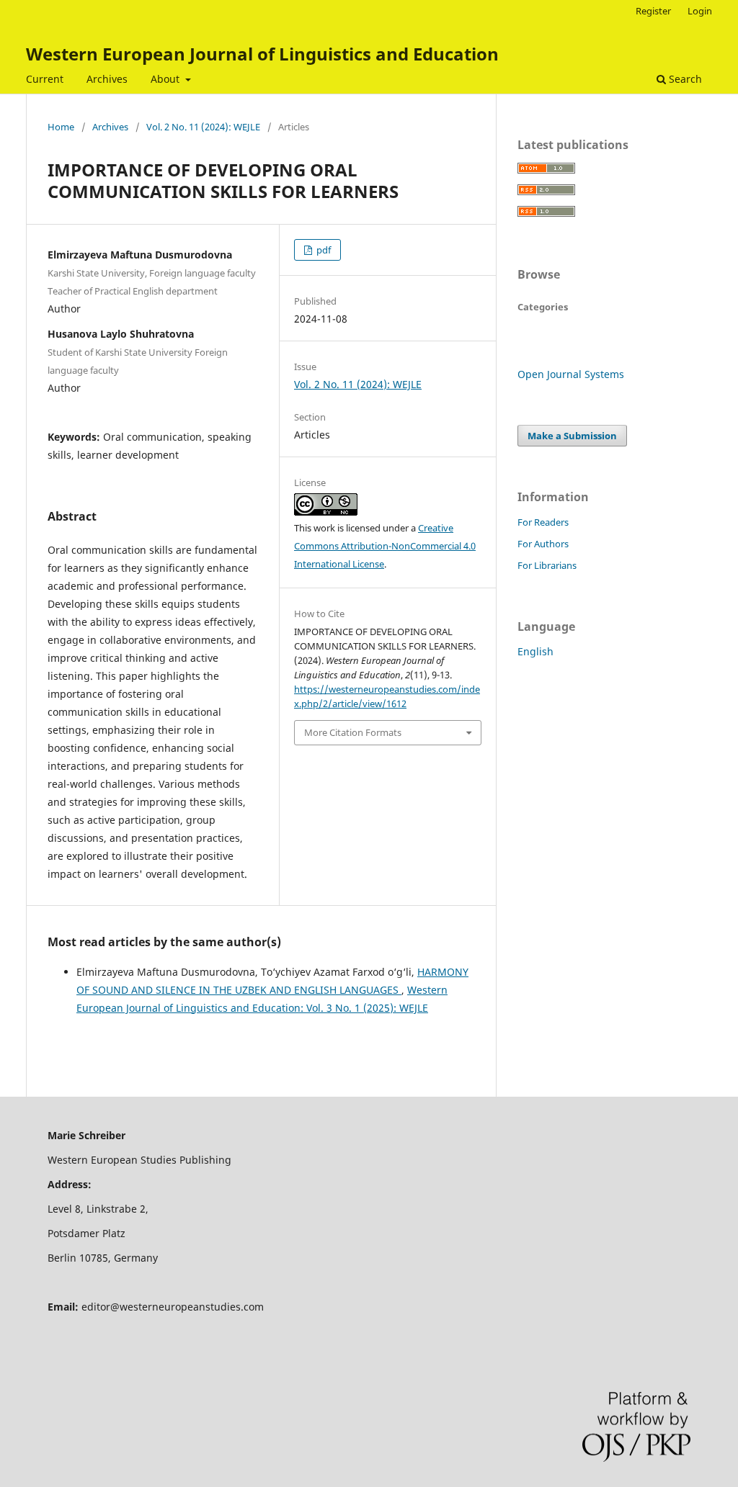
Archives (107, 79)
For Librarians (547, 565)
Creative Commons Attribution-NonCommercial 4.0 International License (385, 545)
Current (44, 79)
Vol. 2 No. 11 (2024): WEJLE (203, 126)
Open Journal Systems (570, 374)
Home (61, 126)
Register (653, 10)
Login (700, 10)
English (535, 651)
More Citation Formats (352, 732)
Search (684, 79)
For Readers (543, 522)
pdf (322, 249)
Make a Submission (572, 435)
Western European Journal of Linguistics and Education (262, 54)
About (166, 79)
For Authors (543, 543)
